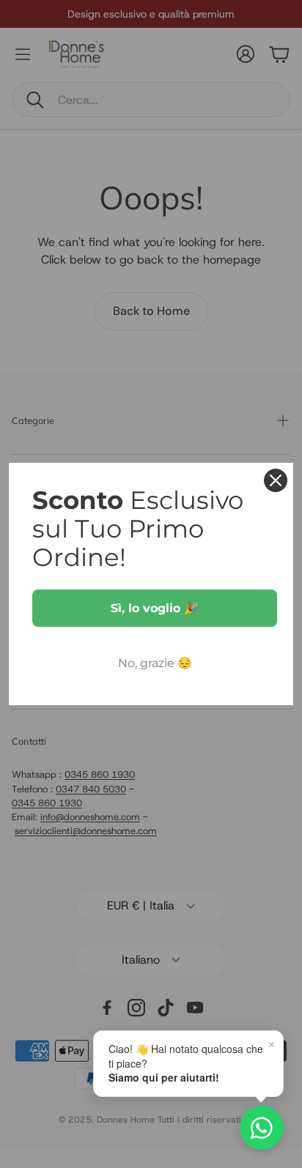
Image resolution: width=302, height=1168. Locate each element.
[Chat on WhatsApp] (262, 1128)
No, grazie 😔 (155, 663)
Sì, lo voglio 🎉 (155, 608)
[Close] (275, 480)
